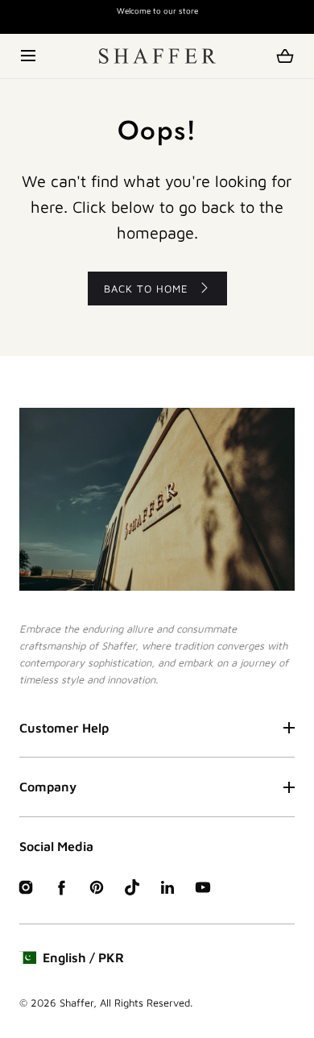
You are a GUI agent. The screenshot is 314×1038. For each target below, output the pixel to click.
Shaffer (76, 1002)
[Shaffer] (157, 56)
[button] (29, 56)
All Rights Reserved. (146, 1002)
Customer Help (64, 727)
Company (47, 786)
